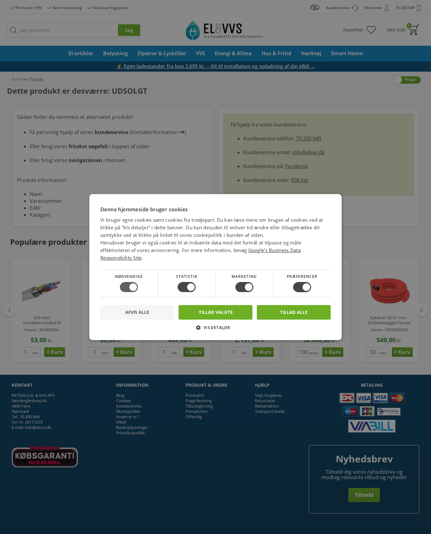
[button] (215, 329)
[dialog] (215, 267)
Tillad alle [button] (294, 312)
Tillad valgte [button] (215, 312)
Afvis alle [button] (137, 312)
